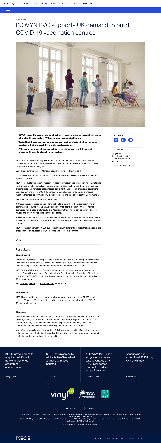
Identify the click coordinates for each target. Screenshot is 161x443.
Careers (63, 3)
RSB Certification (74, 417)
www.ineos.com (47, 283)
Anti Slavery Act (122, 415)
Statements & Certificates (93, 415)
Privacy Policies (46, 415)
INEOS (97, 438)
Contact (74, 3)
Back (8, 10)
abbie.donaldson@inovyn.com (124, 165)
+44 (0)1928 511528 (121, 156)
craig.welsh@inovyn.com (122, 158)
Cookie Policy (25, 415)
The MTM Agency (91, 424)
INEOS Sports (110, 438)
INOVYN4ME (87, 3)
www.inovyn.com (27, 283)
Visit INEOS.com (87, 417)
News (53, 3)
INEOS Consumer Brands (132, 438)
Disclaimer (35, 415)
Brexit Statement (135, 415)
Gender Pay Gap (109, 415)
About (25, 3)
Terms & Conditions (60, 415)
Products (40, 3)
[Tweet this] (116, 140)
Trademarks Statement (76, 415)
